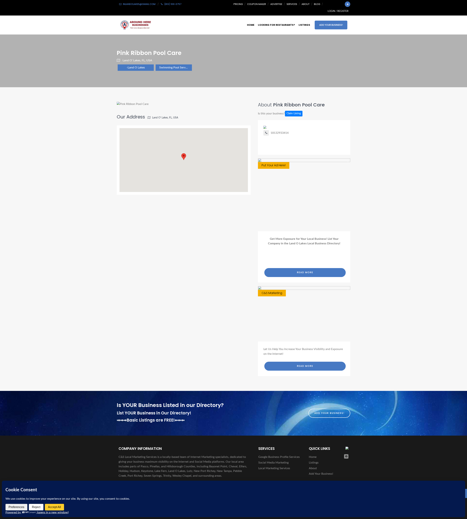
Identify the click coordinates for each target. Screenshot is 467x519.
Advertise (276, 4)
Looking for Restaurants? (276, 24)
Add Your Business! (331, 24)
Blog (317, 4)
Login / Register (338, 11)
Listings (304, 24)
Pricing (238, 4)
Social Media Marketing (273, 462)
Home (250, 24)
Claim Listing (294, 113)
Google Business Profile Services (279, 456)
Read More (305, 272)
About (306, 4)
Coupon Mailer (256, 4)
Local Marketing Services (274, 468)
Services (292, 4)
